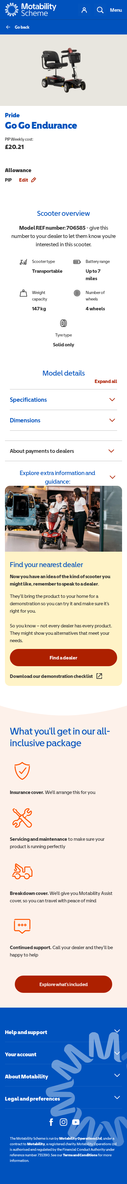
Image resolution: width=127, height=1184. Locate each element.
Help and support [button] (26, 1032)
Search (100, 10)
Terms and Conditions (80, 1155)
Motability (36, 1144)
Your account (84, 10)
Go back (22, 27)
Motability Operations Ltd (80, 1138)
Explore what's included (63, 984)
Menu (116, 10)
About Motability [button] (26, 1076)
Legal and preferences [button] (32, 1098)
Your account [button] (20, 1054)
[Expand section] (112, 400)
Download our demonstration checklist (56, 676)
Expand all (106, 381)
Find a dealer (63, 657)
